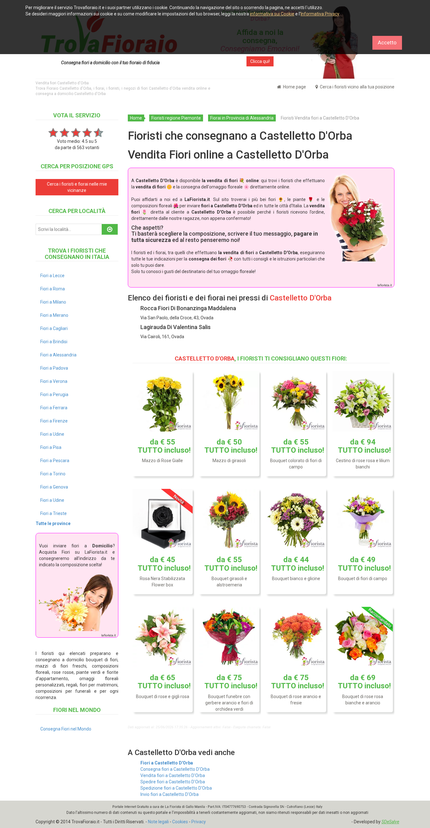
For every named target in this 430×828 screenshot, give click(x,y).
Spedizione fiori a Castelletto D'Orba (176, 788)
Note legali (158, 821)
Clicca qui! (260, 61)
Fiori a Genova (54, 487)
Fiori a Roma (52, 288)
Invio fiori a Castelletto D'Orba (169, 794)
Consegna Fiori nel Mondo (65, 728)
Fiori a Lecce (52, 275)
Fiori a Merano (54, 315)
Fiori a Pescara (54, 460)
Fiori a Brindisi (53, 341)
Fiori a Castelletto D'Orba (166, 762)
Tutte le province (53, 523)
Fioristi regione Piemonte (176, 117)
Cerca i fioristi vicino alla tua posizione (356, 86)
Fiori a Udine (52, 434)
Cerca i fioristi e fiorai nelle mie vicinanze (77, 187)
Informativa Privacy (320, 13)
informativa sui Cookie (272, 13)
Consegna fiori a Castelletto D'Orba (175, 769)
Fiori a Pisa (50, 447)
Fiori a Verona (53, 381)
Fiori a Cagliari (54, 328)
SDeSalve (390, 821)
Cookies (180, 821)
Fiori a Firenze (54, 420)
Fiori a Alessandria (58, 354)
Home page (294, 86)
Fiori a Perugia (54, 394)
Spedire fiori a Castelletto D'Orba (172, 781)
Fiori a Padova (54, 368)
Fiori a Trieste (53, 513)
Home (136, 117)
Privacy (198, 821)
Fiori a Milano (53, 302)
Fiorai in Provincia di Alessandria (242, 117)
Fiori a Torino (52, 473)
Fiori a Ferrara (53, 407)
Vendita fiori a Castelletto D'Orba (172, 775)
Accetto (387, 42)
